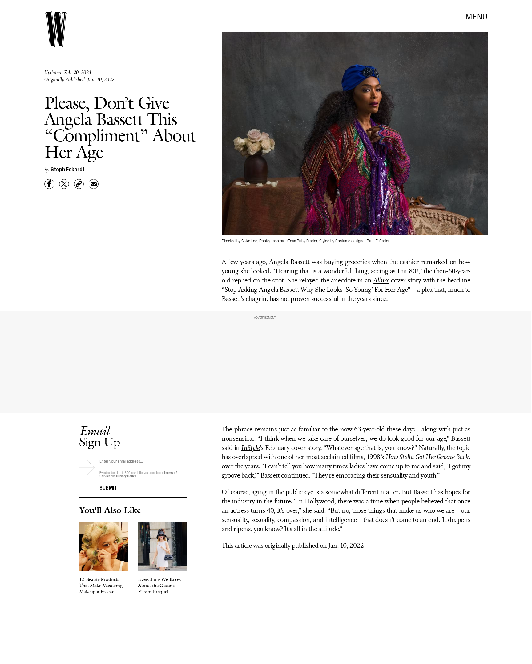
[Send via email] (94, 184)
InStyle (250, 448)
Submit (108, 487)
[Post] (64, 184)
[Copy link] (79, 184)
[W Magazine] (56, 29)
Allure (381, 280)
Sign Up (99, 436)
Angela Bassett (289, 262)
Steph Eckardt (67, 169)
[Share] (49, 184)
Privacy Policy (126, 476)
